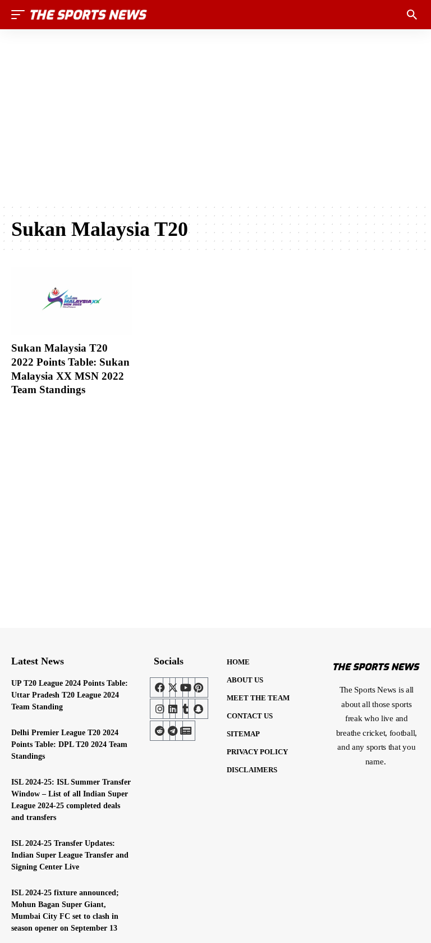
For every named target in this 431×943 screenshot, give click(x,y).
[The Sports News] (88, 14)
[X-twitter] (173, 687)
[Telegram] (173, 731)
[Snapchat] (198, 709)
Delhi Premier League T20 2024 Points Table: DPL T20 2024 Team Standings (69, 744)
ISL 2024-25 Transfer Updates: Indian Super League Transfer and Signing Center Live (70, 855)
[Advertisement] (215, 116)
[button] (20, 14)
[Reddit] (160, 731)
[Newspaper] (185, 731)
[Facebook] (160, 687)
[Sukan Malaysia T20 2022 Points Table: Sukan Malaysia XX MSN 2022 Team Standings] (71, 301)
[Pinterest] (198, 687)
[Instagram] (160, 709)
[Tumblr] (185, 709)
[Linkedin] (173, 709)
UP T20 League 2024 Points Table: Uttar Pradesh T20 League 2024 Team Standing (69, 695)
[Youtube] (185, 687)
